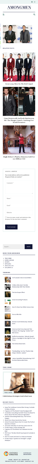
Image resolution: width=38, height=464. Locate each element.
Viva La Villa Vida (16, 314)
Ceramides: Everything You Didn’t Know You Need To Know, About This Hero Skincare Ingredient (20, 413)
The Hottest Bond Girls (18, 344)
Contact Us (29, 461)
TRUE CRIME (8, 258)
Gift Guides (8, 264)
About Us (17, 459)
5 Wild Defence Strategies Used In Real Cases (17, 396)
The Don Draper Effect (18, 292)
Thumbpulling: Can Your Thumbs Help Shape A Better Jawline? (22, 352)
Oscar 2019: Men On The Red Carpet (19, 84)
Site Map (20, 461)
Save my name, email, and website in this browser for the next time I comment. (18, 218)
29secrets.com (9, 265)
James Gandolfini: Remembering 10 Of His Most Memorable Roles (23, 359)
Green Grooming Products (19, 300)
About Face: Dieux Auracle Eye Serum (15, 420)
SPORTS (7, 262)
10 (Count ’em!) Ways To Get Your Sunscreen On (18, 425)
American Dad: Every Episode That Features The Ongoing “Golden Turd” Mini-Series (23, 331)
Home (11, 459)
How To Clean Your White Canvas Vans (23, 307)
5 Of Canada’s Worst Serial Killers (21, 278)
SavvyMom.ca (9, 267)
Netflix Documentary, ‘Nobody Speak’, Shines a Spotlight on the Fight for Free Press (23, 338)
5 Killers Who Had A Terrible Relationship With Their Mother (21, 286)
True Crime (8, 392)
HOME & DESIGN (9, 260)
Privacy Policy (10, 461)
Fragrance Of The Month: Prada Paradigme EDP (18, 411)
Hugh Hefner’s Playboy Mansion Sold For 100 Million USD (19, 158)
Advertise (25, 459)
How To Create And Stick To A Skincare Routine (18, 436)
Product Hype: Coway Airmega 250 (15, 427)
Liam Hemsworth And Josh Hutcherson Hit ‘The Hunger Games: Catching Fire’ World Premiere (19, 120)
